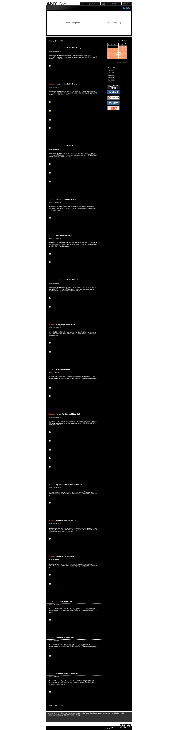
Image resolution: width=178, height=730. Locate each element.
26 (111, 58)
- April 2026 (110, 77)
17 (125, 52)
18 (109, 55)
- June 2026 (110, 72)
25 (109, 58)
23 (123, 55)
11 (109, 52)
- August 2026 (111, 68)
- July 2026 (110, 70)
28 (117, 58)
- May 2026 (110, 75)
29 (120, 58)
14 (117, 52)
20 (114, 55)
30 (123, 58)
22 (120, 55)
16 (123, 52)
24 (125, 55)
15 (120, 52)
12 (111, 52)
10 (125, 50)
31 (125, 58)
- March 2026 (111, 80)
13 (114, 52)
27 (114, 58)
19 (111, 55)
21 (117, 55)
